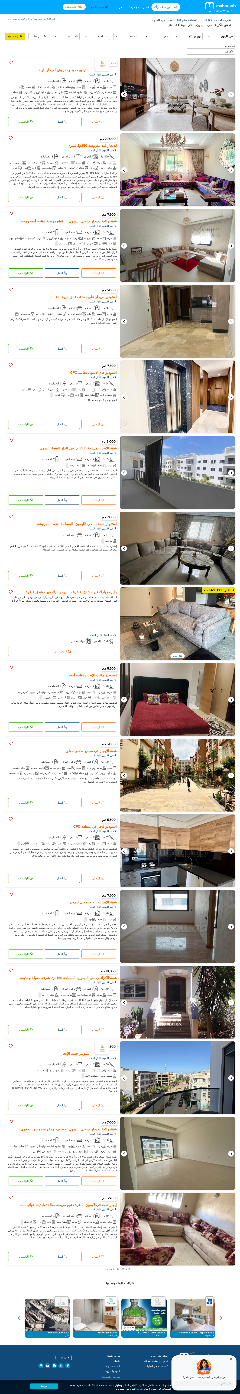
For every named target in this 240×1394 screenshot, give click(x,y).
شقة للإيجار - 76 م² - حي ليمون (93, 902)
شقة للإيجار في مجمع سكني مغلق (91, 751)
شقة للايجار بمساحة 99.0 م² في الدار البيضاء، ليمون (78, 448)
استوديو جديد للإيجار (75, 1053)
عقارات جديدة (139, 7)
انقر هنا (140, 1389)
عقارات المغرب (223, 19)
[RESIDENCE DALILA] (61, 1302)
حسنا (44, 1386)
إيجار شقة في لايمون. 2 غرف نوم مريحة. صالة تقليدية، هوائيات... (68, 1205)
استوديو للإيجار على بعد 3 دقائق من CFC (86, 297)
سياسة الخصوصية (111, 1376)
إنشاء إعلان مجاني (74, 6)
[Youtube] (47, 1365)
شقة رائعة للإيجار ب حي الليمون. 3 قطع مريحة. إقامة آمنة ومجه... (67, 221)
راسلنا (117, 1361)
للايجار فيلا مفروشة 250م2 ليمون (92, 145)
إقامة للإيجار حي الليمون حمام (18, 19)
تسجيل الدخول (97, 7)
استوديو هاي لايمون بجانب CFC (93, 372)
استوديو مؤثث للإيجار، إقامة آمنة (93, 675)
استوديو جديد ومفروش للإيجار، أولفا (64, 70)
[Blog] (54, 1365)
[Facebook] (67, 1365)
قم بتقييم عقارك (166, 7)
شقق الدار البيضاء (177, 19)
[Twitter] (61, 1365)
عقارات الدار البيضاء (200, 19)
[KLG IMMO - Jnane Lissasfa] (158, 1302)
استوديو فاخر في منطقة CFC (95, 826)
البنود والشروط (112, 1371)
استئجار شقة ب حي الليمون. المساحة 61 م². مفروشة (77, 524)
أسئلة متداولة (113, 1366)
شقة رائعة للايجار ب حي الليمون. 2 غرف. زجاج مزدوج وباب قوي (69, 1129)
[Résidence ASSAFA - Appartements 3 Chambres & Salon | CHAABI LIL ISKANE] (209, 1302)
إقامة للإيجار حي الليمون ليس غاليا (42, 19)
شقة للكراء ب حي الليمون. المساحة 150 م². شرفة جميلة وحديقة (68, 978)
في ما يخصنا (113, 1355)
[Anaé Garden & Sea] (111, 1302)
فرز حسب (230, 46)
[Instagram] (41, 1365)
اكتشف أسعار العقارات (156, 1366)
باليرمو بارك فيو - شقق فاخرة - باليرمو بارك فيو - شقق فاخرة (71, 592)
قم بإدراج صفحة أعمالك (156, 1361)
